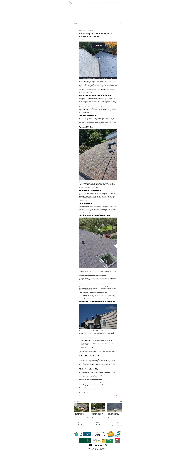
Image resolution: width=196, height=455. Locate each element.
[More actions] (116, 30)
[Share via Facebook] (79, 392)
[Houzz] (98, 445)
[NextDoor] (106, 445)
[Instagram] (96, 445)
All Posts (75, 23)
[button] (120, 23)
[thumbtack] (101, 445)
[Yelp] (103, 445)
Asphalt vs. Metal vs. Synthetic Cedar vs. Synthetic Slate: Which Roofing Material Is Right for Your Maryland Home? (80, 414)
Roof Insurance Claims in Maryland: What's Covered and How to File (114, 414)
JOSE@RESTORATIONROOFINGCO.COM (98, 426)
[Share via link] (87, 392)
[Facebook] (93, 445)
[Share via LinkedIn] (84, 392)
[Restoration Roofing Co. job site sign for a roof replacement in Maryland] (98, 407)
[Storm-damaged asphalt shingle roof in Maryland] (114, 407)
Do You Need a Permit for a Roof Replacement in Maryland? (98, 414)
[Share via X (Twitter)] (82, 392)
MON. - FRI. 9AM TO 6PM (117, 426)
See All (121, 401)
